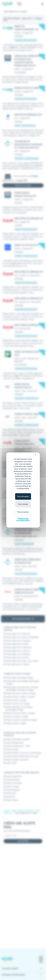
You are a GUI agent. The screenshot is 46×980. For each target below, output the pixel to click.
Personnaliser (23, 512)
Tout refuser (23, 504)
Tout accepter (23, 496)
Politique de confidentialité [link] (23, 519)
